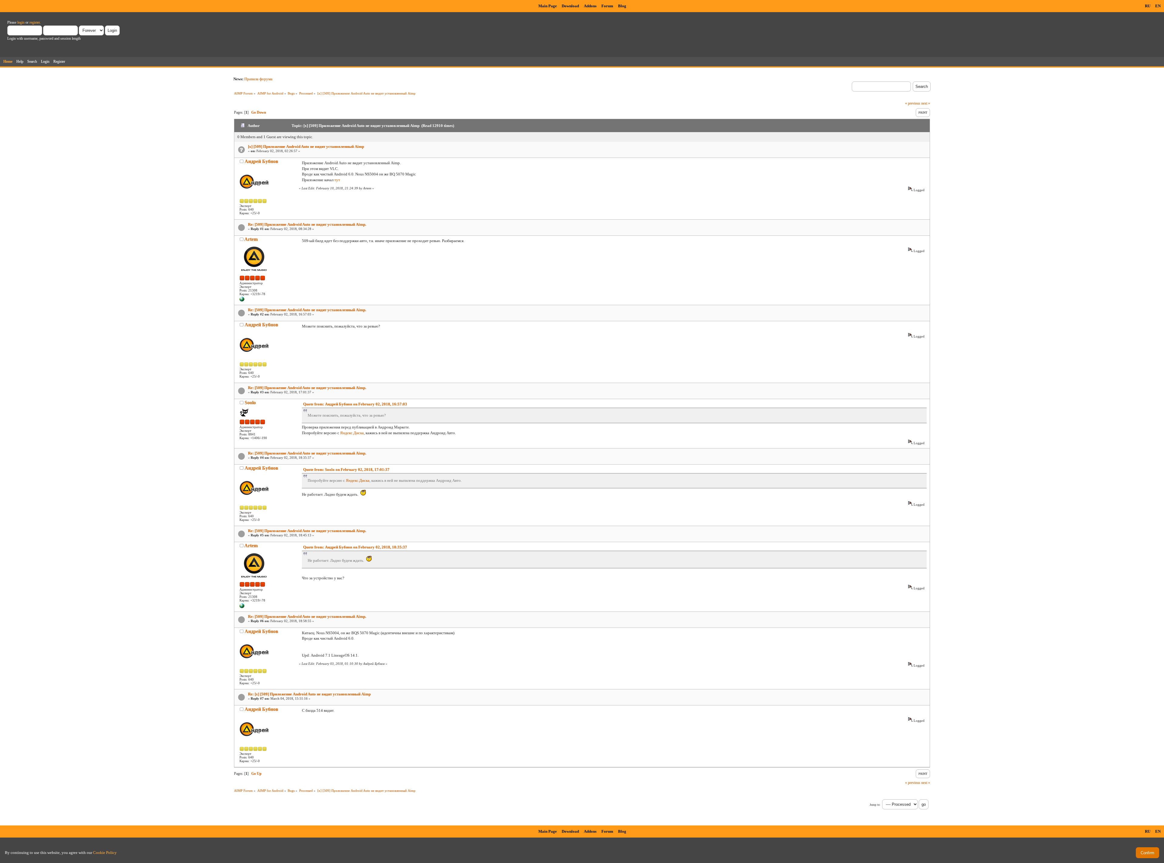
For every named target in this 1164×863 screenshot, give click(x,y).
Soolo (250, 402)
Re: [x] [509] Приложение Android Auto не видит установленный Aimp (309, 694)
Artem (251, 239)
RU (1147, 6)
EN (1158, 6)
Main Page (547, 6)
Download (570, 6)
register (34, 22)
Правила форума (258, 79)
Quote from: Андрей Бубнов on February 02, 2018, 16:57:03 (355, 404)
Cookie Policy (105, 852)
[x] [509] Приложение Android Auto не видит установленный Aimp (306, 146)
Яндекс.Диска (352, 433)
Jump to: (875, 804)
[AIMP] (241, 300)
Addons (590, 6)
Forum (607, 6)
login (21, 22)
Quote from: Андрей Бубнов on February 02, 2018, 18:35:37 (355, 547)
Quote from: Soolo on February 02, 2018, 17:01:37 (346, 469)
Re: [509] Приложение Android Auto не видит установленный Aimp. (307, 224)
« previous (912, 103)
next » (925, 103)
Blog (622, 6)
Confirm (1147, 853)
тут (337, 180)
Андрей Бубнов (261, 161)
